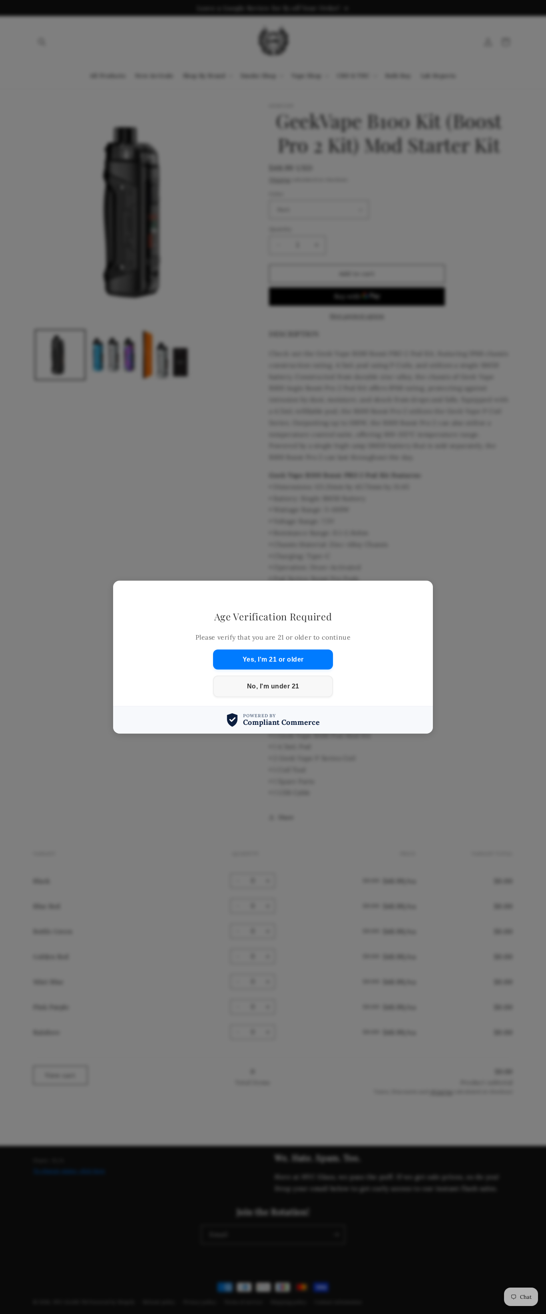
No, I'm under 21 (273, 686)
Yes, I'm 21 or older (273, 659)
